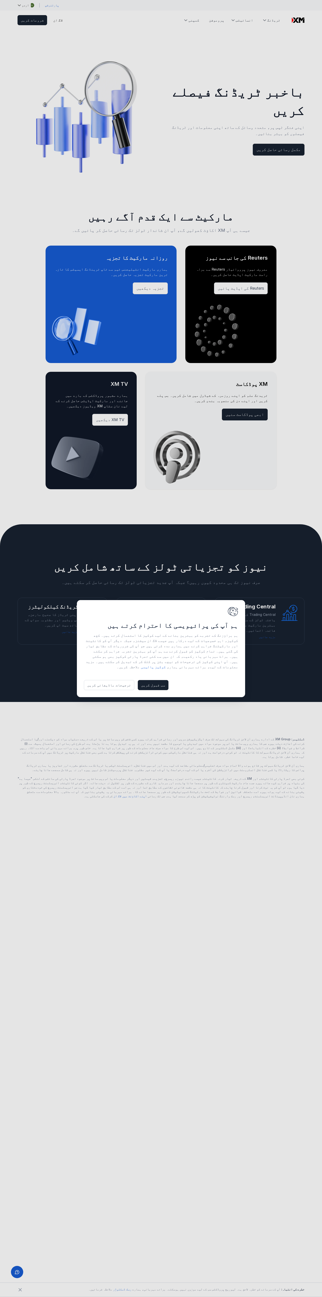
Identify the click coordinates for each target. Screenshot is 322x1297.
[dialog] (161, 648)
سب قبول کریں (153, 685)
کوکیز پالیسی (153, 667)
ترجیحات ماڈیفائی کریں (109, 685)
